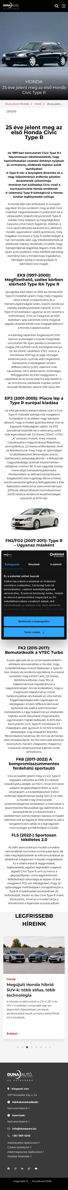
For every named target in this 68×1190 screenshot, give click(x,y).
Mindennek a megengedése (34, 621)
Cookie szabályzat (18, 1147)
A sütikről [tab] (55, 564)
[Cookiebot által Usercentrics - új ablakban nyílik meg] (49, 555)
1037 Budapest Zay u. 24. (22, 1094)
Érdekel (12, 1033)
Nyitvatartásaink (17, 1108)
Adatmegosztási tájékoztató (25, 1151)
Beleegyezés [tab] (12, 564)
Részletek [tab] (34, 564)
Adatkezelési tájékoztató (22, 1142)
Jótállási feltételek (18, 1156)
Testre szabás (32, 632)
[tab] (18, 1047)
